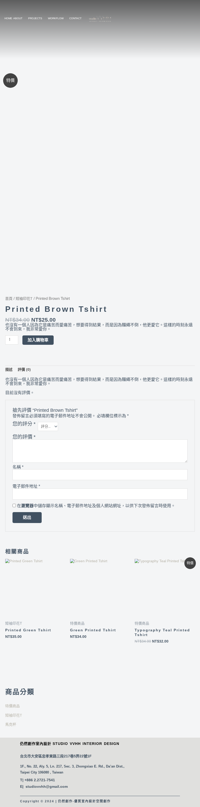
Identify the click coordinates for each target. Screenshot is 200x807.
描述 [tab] (8, 369)
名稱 (17, 467)
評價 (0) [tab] (24, 369)
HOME (8, 18)
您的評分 (23, 424)
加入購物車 (38, 340)
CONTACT (75, 18)
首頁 (8, 298)
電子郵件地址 (26, 486)
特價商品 (12, 706)
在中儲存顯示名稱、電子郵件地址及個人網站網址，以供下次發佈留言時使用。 (96, 506)
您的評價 (23, 437)
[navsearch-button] (153, 18)
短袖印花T (13, 715)
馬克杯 (10, 724)
